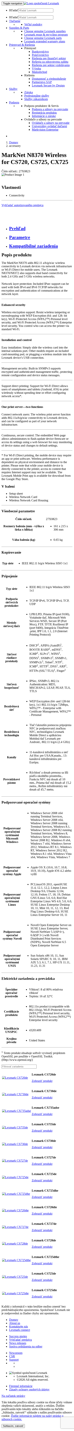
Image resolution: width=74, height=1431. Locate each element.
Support (14, 1359)
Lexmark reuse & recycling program (46, 34)
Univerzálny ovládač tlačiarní (49, 126)
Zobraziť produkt (42, 1080)
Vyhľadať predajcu (20, 1339)
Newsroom (15, 1352)
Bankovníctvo (40, 51)
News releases (17, 1343)
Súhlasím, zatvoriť (13, 1426)
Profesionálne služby (36, 95)
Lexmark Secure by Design (48, 85)
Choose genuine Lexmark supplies (45, 31)
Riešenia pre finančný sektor (49, 58)
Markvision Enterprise (45, 129)
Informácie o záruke (44, 116)
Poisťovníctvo (40, 55)
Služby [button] (13, 88)
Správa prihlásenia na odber (25, 1346)
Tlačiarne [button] (14, 21)
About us (14, 1323)
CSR (12, 1356)
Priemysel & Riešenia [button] (22, 44)
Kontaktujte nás (18, 1326)
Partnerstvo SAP (42, 82)
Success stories (18, 1336)
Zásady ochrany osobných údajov (29, 1389)
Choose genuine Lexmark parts (43, 38)
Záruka (28, 92)
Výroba (36, 68)
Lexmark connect (19, 1329)
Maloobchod (39, 72)
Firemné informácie (20, 1386)
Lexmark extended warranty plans (44, 41)
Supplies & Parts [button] (19, 27)
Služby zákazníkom (36, 99)
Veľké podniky (33, 24)
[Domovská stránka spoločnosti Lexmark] (41, 3)
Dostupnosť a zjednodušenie (49, 78)
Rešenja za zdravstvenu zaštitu (50, 61)
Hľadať (13, 10)
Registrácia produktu (44, 112)
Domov (13, 142)
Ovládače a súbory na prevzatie (50, 122)
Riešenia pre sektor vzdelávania (51, 65)
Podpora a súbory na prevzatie (50, 109)
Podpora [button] (14, 102)
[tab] (40, 228)
